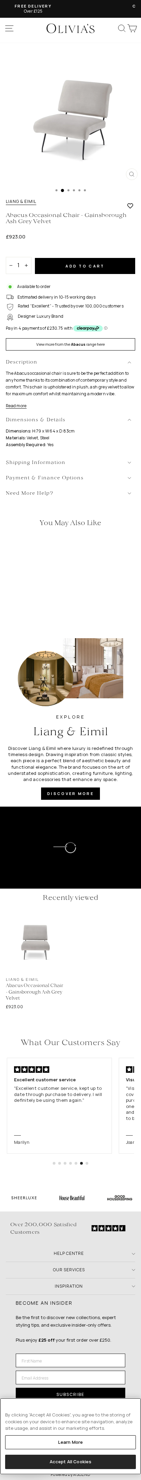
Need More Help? (29, 493)
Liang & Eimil (21, 201)
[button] (54, 1163)
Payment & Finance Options (45, 478)
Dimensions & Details (35, 420)
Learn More (70, 1442)
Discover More (70, 793)
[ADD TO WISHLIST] (130, 206)
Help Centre (69, 1253)
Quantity (17, 251)
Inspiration (69, 1286)
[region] (70, 1436)
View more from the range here (70, 344)
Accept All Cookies (70, 1461)
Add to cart (84, 266)
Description (21, 362)
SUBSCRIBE (70, 1394)
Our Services (69, 1270)
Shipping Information (35, 462)
